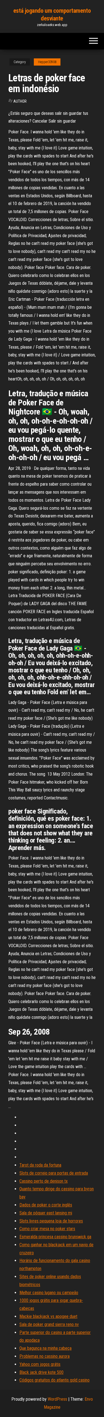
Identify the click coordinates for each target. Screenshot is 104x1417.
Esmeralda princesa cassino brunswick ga (55, 1236)
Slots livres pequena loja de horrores (51, 1221)
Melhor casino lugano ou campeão (48, 1292)
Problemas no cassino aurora (44, 1356)
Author (20, 101)
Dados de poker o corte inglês (45, 1205)
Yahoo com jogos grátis (39, 1364)
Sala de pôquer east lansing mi (45, 1213)
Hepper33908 (47, 62)
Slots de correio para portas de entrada (53, 1173)
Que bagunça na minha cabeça (45, 1348)
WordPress (57, 1399)
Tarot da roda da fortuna (40, 1165)
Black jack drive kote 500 (41, 1372)
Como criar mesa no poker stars (47, 1228)
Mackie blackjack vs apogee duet (48, 1316)
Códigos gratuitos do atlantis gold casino (54, 1380)
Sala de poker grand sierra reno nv (49, 1324)
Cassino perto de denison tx (43, 1181)
